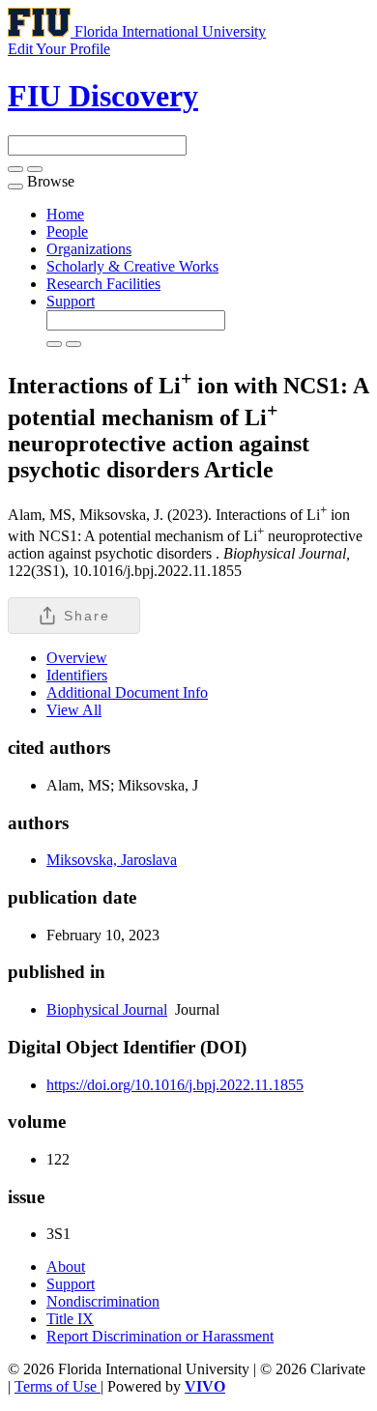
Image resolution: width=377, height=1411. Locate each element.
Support (70, 301)
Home (65, 214)
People (67, 231)
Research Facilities (103, 283)
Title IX (70, 1318)
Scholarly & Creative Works (132, 266)
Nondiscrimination (103, 1301)
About (65, 1266)
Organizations (88, 249)
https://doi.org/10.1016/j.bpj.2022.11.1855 (175, 1085)
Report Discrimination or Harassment (160, 1336)
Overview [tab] (76, 657)
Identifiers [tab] (76, 675)
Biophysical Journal (106, 1009)
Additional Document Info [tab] (127, 692)
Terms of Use (57, 1386)
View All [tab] (74, 710)
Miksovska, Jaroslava (111, 859)
